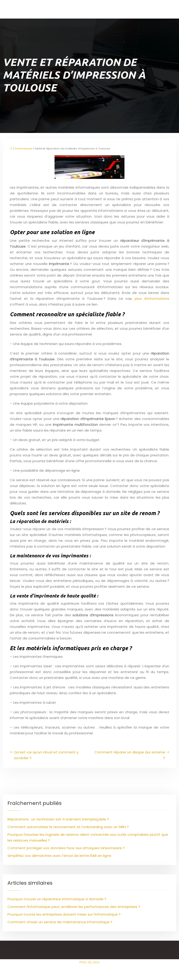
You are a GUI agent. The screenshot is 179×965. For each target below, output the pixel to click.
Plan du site (89, 962)
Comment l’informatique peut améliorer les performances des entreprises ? (73, 906)
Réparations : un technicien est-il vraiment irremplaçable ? (58, 819)
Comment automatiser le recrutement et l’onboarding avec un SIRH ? (68, 826)
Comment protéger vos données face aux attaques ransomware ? (66, 848)
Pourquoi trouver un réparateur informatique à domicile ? (56, 899)
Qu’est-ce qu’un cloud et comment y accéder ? (46, 755)
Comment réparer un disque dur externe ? (129, 755)
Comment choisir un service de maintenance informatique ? (59, 922)
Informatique (23, 148)
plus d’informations (152, 298)
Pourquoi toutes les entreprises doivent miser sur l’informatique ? (63, 914)
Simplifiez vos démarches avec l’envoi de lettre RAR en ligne (59, 855)
